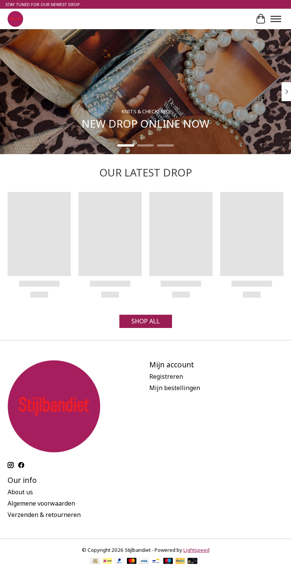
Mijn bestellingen (174, 388)
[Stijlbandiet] (15, 19)
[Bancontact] (156, 561)
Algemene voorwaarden (41, 503)
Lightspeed (196, 549)
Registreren (166, 376)
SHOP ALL (145, 321)
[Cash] (95, 561)
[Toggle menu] (275, 19)
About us (20, 492)
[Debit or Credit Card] (192, 561)
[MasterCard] (132, 561)
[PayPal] (120, 561)
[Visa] (144, 561)
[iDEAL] (107, 561)
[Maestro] (168, 561)
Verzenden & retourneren (44, 515)
